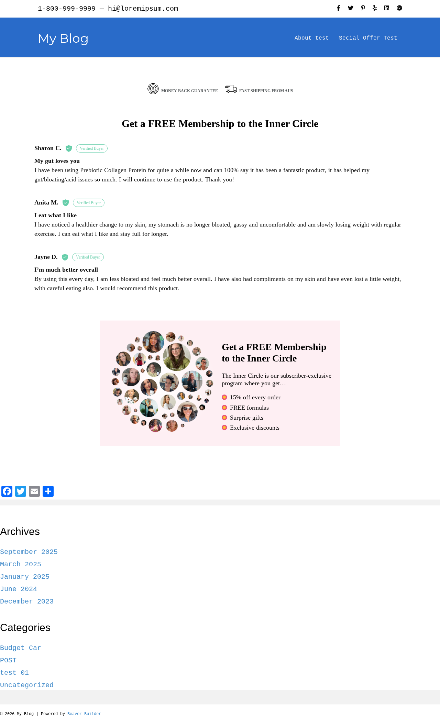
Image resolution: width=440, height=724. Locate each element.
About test (312, 38)
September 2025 (29, 552)
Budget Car (20, 648)
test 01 (14, 673)
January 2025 (25, 577)
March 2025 (20, 564)
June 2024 (18, 589)
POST (8, 660)
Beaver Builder (84, 714)
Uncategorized (27, 685)
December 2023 (27, 602)
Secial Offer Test (368, 38)
